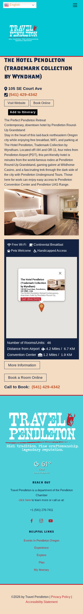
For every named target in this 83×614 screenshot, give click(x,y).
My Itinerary (41, 569)
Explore (41, 555)
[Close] (60, 273)
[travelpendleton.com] (23, 51)
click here (25, 500)
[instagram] (41, 520)
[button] (41, 307)
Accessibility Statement (42, 602)
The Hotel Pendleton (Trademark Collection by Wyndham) (33, 283)
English (14, 4)
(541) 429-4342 (23, 94)
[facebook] (32, 520)
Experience (41, 547)
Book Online (41, 103)
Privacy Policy (60, 596)
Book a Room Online (25, 377)
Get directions (31, 299)
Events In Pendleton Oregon (41, 540)
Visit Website (16, 103)
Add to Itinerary (23, 112)
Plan (41, 562)
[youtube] (50, 520)
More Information (22, 365)
